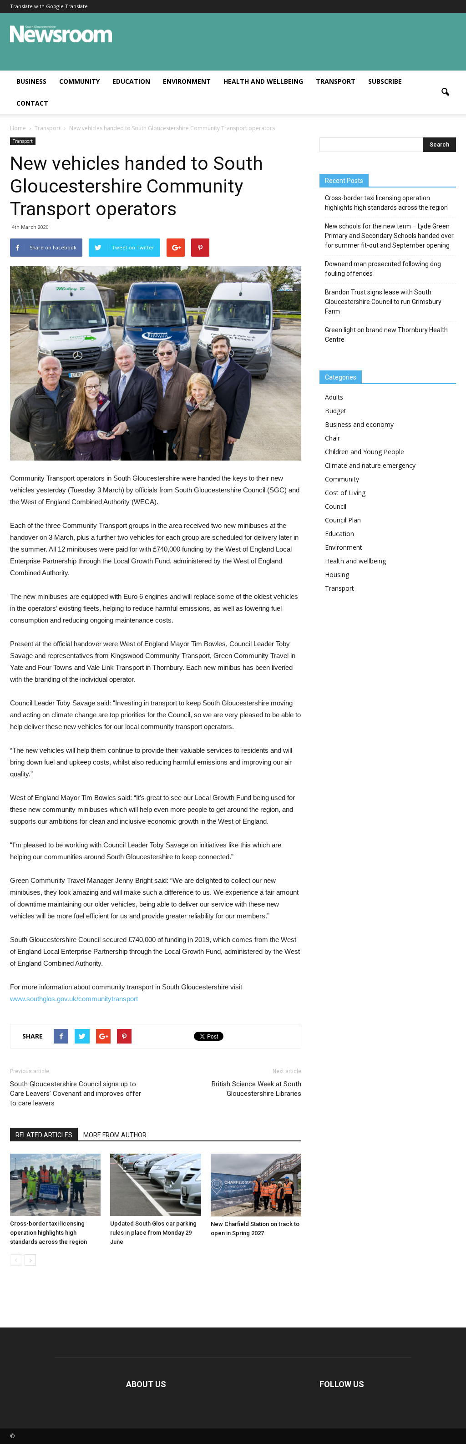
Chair (332, 438)
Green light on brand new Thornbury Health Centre (386, 334)
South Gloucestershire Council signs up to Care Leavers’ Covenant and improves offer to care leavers (75, 1093)
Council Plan (343, 520)
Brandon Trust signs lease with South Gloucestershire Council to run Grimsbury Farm (383, 302)
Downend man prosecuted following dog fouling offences (383, 268)
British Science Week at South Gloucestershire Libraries (256, 1089)
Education (131, 81)
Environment (187, 81)
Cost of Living (345, 492)
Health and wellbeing (263, 81)
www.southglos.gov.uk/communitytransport (74, 999)
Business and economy (359, 424)
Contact (32, 103)
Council (335, 506)
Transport (335, 81)
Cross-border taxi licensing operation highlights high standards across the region (48, 1232)
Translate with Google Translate (49, 6)
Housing (337, 574)
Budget (335, 410)
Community (79, 81)
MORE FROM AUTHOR (115, 1135)
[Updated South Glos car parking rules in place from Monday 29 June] (155, 1185)
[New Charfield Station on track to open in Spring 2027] (256, 1185)
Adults (334, 397)
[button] (445, 92)
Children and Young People (364, 451)
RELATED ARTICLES (43, 1135)
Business (31, 81)
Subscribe (385, 81)
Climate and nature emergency (370, 465)
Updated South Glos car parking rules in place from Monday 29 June (153, 1232)
